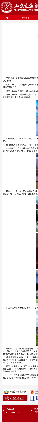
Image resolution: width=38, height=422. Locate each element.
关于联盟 (25, 18)
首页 (8, 18)
